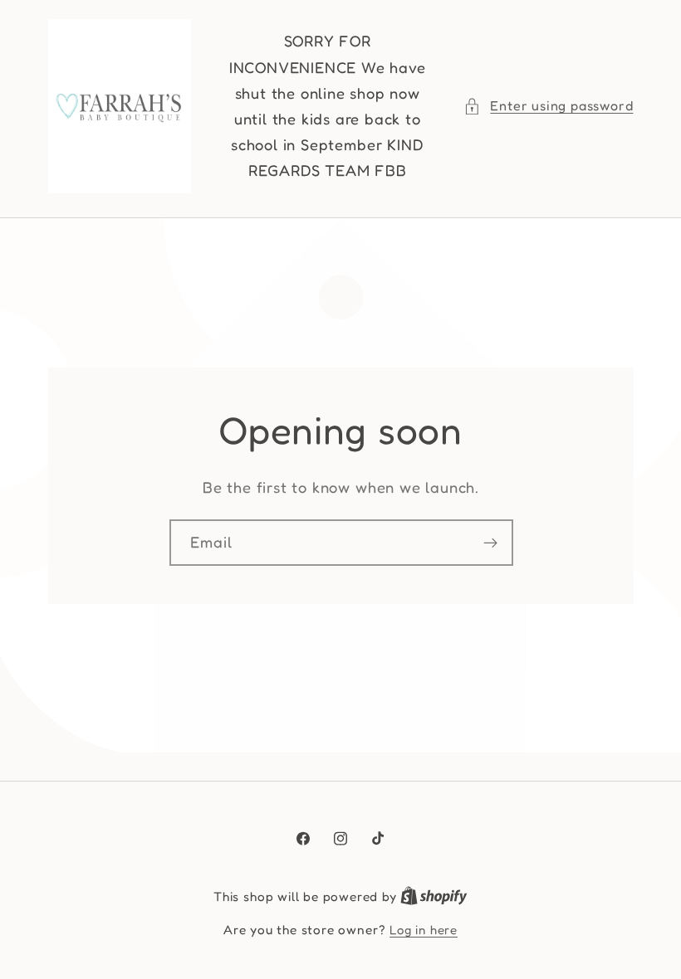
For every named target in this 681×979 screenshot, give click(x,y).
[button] (548, 106)
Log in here (423, 930)
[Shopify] (434, 896)
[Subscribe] (489, 542)
